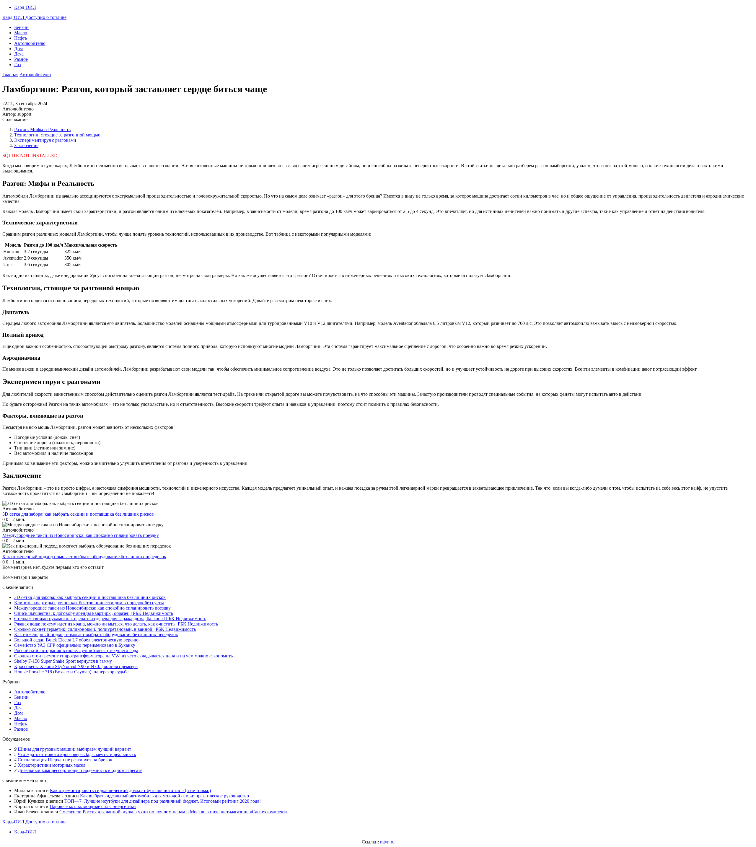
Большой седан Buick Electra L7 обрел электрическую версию (76, 639)
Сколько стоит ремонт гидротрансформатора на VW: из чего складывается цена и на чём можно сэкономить (123, 655)
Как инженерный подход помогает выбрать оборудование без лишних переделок (96, 634)
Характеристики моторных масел (51, 765)
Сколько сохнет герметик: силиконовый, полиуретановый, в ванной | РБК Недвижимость (105, 629)
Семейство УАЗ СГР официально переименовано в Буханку (74, 645)
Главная (10, 74)
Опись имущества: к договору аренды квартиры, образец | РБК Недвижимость (93, 613)
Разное (21, 59)
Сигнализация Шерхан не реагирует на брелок (65, 759)
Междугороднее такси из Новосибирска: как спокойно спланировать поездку (92, 607)
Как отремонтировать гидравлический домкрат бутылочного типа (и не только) (130, 790)
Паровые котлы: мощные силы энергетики (93, 806)
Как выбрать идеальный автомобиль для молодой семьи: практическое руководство (164, 795)
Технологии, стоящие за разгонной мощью (57, 134)
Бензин (21, 27)
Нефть (20, 37)
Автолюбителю (29, 43)
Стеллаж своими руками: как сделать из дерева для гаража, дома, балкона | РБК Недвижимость (110, 618)
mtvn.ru (387, 841)
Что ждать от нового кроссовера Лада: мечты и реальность (77, 754)
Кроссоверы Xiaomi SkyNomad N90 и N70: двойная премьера (76, 666)
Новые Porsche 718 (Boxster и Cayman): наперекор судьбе (71, 671)
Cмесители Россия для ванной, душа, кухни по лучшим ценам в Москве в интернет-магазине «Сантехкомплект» (173, 811)
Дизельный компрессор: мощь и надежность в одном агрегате (80, 770)
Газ (17, 64)
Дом (18, 48)
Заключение (26, 145)
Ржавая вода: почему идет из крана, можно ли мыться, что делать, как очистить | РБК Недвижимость (116, 623)
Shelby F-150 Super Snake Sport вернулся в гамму (63, 661)
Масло (20, 32)
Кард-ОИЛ (25, 7)
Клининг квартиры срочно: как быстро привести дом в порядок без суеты (89, 602)
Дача (19, 53)
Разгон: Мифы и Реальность (42, 129)
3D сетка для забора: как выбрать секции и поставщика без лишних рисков (90, 597)
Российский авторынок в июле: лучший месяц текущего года (76, 650)
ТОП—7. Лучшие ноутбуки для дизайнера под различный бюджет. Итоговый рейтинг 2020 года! (162, 801)
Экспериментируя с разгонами (45, 140)
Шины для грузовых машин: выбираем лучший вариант (74, 749)
